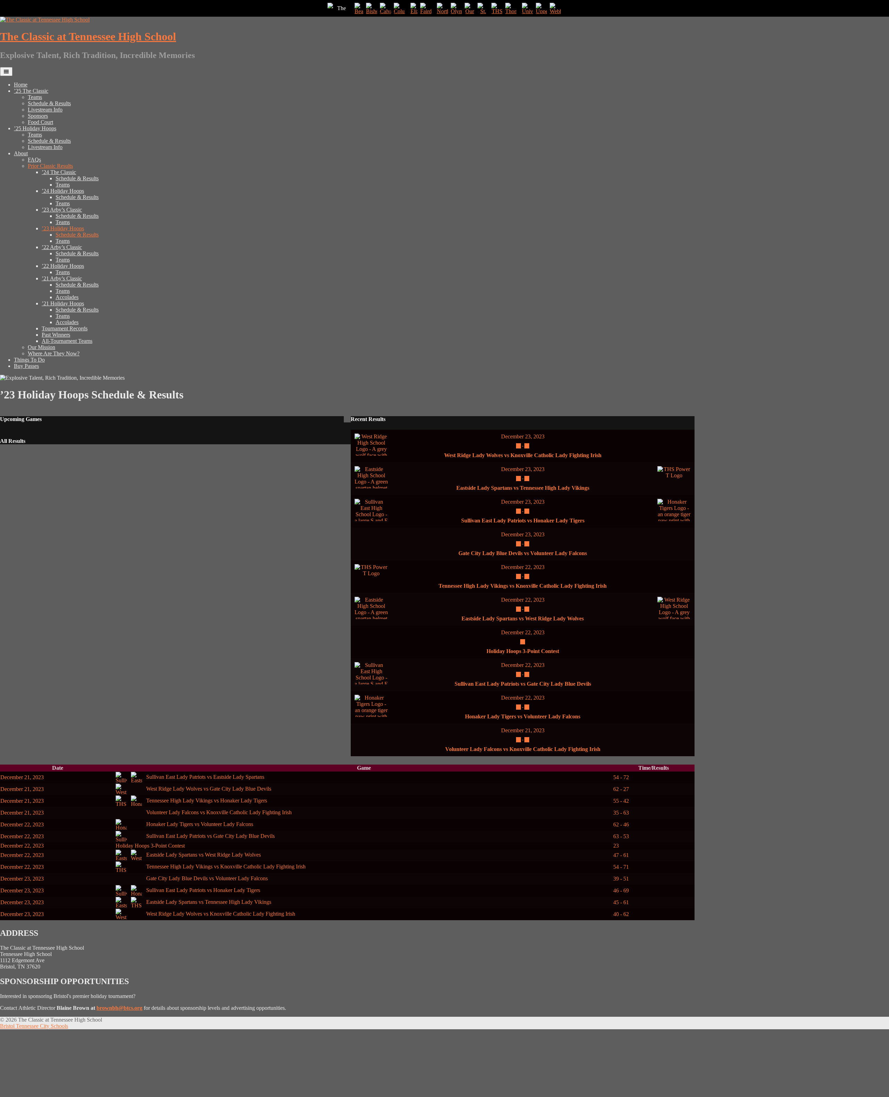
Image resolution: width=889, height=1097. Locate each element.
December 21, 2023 (523, 730)
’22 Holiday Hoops (63, 266)
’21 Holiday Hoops (63, 303)
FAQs (34, 160)
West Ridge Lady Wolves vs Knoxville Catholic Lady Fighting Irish (522, 455)
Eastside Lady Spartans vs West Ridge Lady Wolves (523, 618)
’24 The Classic (59, 172)
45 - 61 (621, 902)
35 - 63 (621, 813)
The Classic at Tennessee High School (88, 36)
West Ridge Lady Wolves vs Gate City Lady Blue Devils (208, 789)
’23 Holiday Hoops (63, 228)
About (21, 153)
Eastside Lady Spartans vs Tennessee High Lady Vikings (522, 488)
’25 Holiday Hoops (35, 128)
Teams (35, 97)
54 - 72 (621, 777)
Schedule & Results (49, 103)
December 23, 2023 (523, 436)
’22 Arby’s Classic (62, 247)
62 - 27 (621, 789)
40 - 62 (621, 914)
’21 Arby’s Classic (62, 278)
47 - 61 (621, 855)
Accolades (67, 297)
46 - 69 (621, 890)
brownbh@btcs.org (119, 1008)
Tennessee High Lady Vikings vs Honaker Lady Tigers (206, 800)
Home (20, 85)
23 (616, 846)
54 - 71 (621, 867)
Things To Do (29, 360)
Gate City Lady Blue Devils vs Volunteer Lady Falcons (522, 553)
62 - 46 (621, 824)
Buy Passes (26, 366)
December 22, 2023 (523, 567)
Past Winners (56, 335)
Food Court (40, 122)
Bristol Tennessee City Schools (34, 1026)
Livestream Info (45, 110)
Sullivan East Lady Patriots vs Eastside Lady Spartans (204, 777)
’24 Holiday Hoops (63, 191)
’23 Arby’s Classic (62, 210)
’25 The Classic (31, 91)
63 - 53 (621, 836)
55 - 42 (621, 801)
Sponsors (38, 116)
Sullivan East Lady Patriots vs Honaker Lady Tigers (522, 520)
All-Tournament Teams (67, 341)
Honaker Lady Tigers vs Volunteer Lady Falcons (522, 716)
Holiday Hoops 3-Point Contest (523, 651)
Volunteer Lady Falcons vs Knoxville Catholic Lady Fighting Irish (522, 749)
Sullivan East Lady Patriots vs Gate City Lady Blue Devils (523, 684)
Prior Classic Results (50, 166)
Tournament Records (65, 328)
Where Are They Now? (54, 353)
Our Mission (41, 347)
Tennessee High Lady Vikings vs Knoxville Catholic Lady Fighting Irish (523, 586)
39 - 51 (621, 879)
